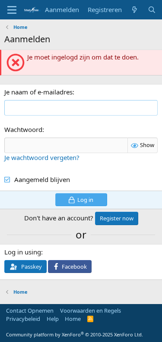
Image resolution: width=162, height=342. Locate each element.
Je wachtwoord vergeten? (41, 157)
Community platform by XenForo (74, 334)
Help (53, 319)
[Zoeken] (151, 10)
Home (73, 319)
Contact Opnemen (30, 310)
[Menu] (12, 10)
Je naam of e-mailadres (38, 92)
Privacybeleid (23, 319)
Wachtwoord (23, 129)
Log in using (22, 252)
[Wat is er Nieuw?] (134, 10)
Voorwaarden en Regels (90, 310)
